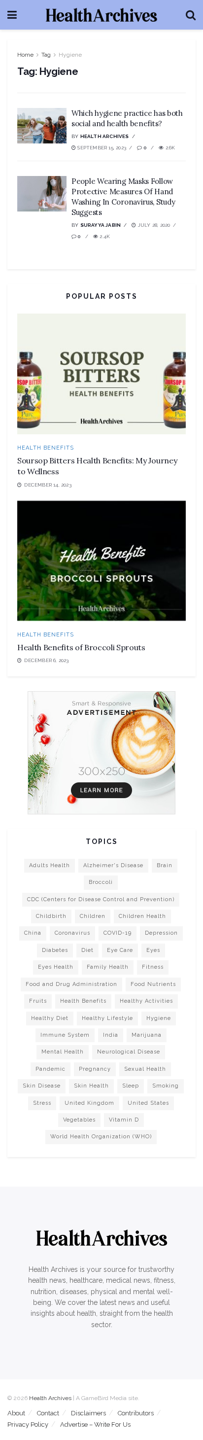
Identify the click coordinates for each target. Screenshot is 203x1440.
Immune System (65, 1035)
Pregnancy (95, 1069)
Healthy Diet (49, 1018)
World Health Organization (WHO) (101, 1136)
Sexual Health (145, 1069)
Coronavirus (72, 933)
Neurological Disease (128, 1052)
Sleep (130, 1086)
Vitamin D (124, 1120)
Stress (42, 1103)
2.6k (169, 147)
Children (92, 916)
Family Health (108, 967)
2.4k (104, 236)
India (110, 1035)
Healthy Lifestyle (107, 1018)
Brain (164, 865)
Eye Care (120, 950)
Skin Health (91, 1086)
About (16, 1413)
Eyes (153, 950)
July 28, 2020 (153, 225)
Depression (161, 933)
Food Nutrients (153, 984)
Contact (48, 1413)
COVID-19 (117, 933)
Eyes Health (55, 967)
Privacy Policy (27, 1424)
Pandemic (50, 1069)
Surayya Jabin (100, 225)
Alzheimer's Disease (113, 865)
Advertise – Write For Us (95, 1424)
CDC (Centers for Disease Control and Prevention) (100, 899)
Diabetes (55, 950)
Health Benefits (45, 448)
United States (148, 1103)
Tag (46, 54)
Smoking (165, 1086)
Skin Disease (42, 1086)
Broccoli (101, 882)
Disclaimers (88, 1413)
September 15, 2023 (101, 147)
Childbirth (51, 916)
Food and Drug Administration (71, 984)
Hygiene (70, 54)
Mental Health (62, 1052)
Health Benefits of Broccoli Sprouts (81, 647)
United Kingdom (89, 1103)
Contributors (136, 1413)
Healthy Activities (146, 1001)
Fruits (38, 1001)
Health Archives (104, 136)
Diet (87, 950)
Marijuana (147, 1035)
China (32, 933)
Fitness (153, 967)
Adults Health (49, 865)
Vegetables (79, 1120)
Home (25, 54)
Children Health (142, 916)
